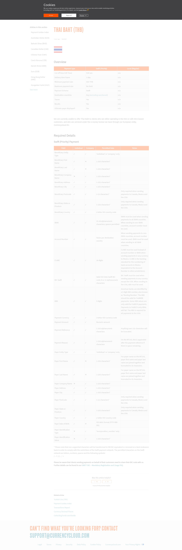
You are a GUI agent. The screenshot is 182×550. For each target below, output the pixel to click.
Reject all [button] (69, 15)
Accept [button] (51, 15)
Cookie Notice (82, 10)
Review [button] (82, 15)
